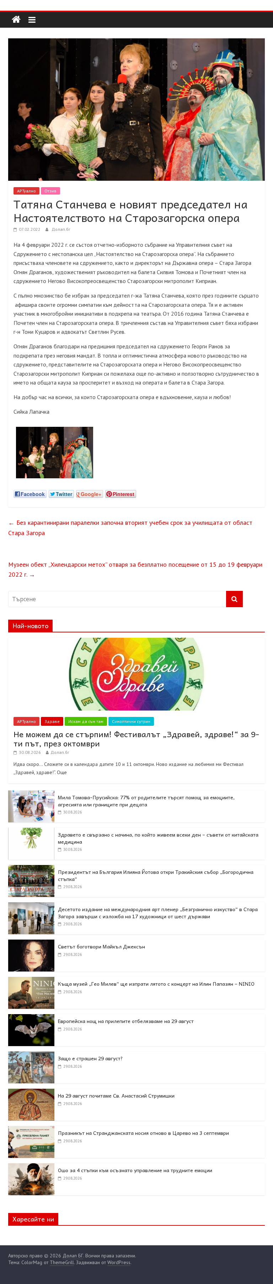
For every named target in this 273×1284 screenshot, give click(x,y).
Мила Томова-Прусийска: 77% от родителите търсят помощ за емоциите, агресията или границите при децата (146, 800)
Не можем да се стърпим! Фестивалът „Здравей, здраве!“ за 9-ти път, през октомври (136, 739)
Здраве (52, 721)
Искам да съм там (85, 721)
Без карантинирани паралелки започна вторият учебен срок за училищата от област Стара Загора (130, 527)
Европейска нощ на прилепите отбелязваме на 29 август (126, 1021)
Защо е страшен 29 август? (90, 1058)
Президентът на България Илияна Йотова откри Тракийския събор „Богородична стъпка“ (155, 875)
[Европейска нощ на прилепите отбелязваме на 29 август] (31, 1018)
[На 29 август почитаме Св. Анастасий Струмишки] (31, 1092)
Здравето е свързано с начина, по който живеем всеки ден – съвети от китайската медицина (158, 838)
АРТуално (26, 191)
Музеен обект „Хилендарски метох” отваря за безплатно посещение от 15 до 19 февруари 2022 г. (135, 569)
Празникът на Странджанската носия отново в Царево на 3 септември (143, 1133)
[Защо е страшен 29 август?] (31, 1055)
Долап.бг (61, 229)
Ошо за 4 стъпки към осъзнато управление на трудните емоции (135, 1170)
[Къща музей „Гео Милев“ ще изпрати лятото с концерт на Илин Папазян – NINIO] (31, 981)
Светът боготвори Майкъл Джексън (101, 946)
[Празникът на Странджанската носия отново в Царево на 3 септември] (31, 1130)
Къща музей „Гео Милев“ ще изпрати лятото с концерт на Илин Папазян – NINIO (156, 984)
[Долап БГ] (16, 19)
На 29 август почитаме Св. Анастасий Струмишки (116, 1095)
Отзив (50, 191)
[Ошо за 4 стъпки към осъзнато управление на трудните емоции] (31, 1167)
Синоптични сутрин (131, 721)
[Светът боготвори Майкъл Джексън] (31, 943)
